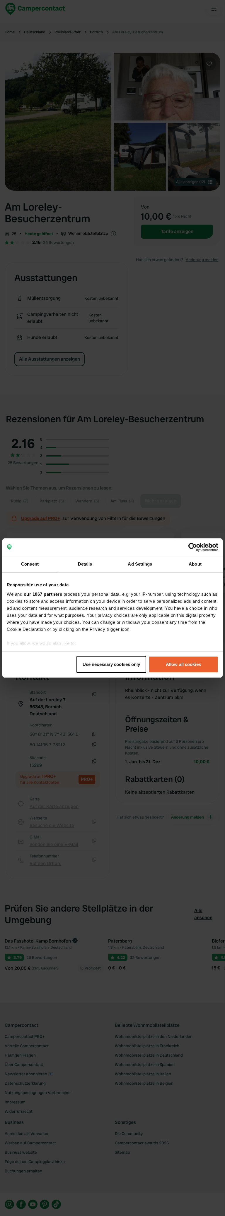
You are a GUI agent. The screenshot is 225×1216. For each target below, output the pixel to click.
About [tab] (195, 564)
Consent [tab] (30, 564)
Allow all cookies (183, 664)
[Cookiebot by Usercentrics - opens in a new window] (192, 547)
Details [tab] (85, 564)
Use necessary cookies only (111, 664)
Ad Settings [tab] (140, 564)
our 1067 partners (43, 594)
